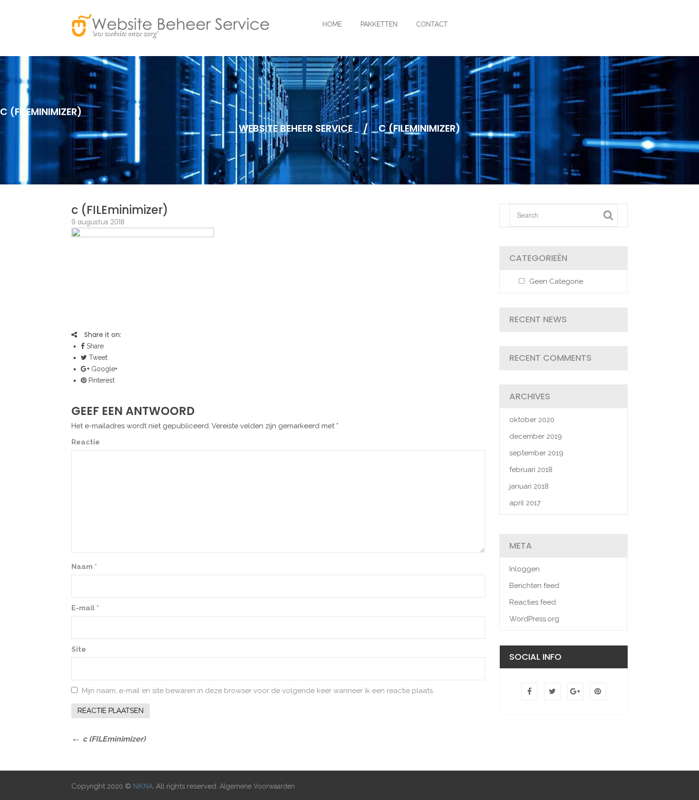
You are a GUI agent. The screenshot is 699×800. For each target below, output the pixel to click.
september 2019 (536, 453)
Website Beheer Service (296, 128)
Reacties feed (532, 602)
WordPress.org (534, 619)
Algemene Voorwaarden (257, 786)
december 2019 (535, 436)
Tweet (97, 357)
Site (78, 649)
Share (94, 346)
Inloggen (524, 569)
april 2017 (525, 503)
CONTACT (432, 24)
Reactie (85, 442)
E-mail (85, 608)
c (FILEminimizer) (119, 210)
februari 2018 (531, 469)
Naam (84, 566)
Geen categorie (556, 281)
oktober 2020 (531, 419)
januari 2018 (529, 486)
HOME (332, 24)
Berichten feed (534, 585)
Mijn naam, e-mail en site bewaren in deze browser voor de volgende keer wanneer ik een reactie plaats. (258, 690)
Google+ (103, 369)
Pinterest (101, 380)
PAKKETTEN (379, 24)
